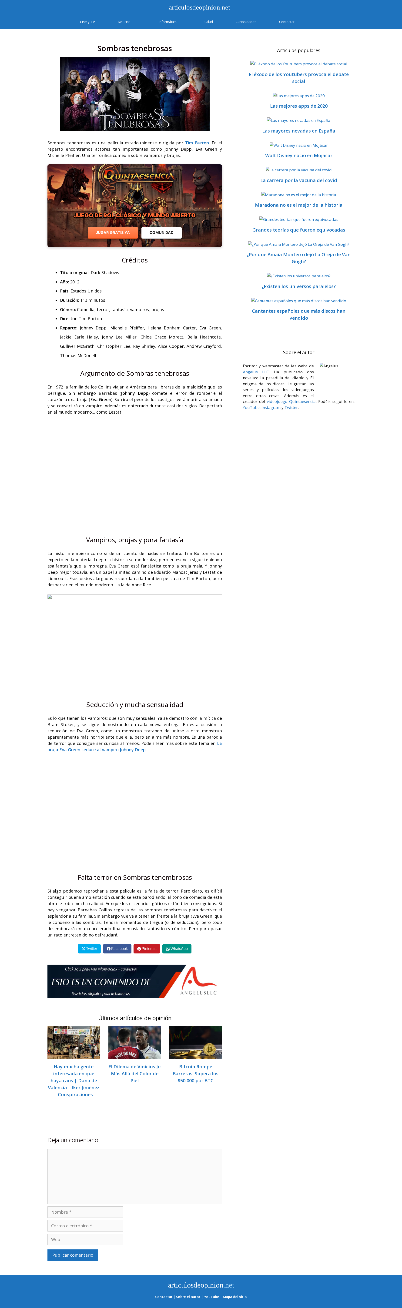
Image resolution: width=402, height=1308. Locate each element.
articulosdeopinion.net (198, 7)
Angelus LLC (256, 372)
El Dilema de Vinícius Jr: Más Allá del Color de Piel (134, 1073)
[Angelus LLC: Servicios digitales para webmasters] (134, 981)
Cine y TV (87, 21)
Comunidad (162, 232)
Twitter (291, 407)
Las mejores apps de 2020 (299, 106)
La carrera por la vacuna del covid (298, 180)
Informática (167, 21)
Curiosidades (246, 21)
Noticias (124, 21)
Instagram (271, 407)
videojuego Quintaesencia (291, 401)
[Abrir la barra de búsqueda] (319, 21)
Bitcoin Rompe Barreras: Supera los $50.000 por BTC (195, 1073)
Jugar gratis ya (113, 232)
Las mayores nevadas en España (298, 131)
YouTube (251, 407)
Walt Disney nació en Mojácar (298, 155)
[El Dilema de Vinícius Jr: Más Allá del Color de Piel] (134, 1056)
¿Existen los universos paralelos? (299, 286)
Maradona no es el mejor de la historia (298, 205)
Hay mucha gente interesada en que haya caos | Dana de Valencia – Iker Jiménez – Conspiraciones (73, 1080)
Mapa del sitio (235, 1296)
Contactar (287, 21)
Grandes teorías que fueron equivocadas (298, 230)
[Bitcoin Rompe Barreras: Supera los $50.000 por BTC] (195, 1056)
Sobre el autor (188, 1296)
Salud (208, 21)
